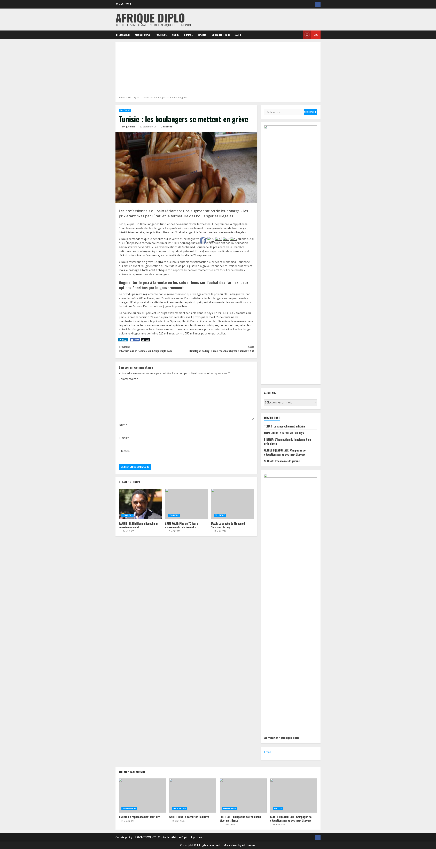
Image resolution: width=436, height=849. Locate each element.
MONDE (175, 34)
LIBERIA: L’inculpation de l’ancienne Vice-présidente (243, 795)
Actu (238, 34)
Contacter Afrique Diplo (173, 837)
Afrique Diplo (150, 17)
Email (267, 752)
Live (316, 34)
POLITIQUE (161, 34)
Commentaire (128, 379)
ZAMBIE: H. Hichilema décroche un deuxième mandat (140, 504)
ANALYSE (188, 34)
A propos (196, 837)
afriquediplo (128, 126)
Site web (124, 451)
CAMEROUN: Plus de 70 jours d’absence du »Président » (186, 504)
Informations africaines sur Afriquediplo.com (145, 349)
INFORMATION (122, 34)
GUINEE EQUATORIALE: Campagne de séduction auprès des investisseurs (285, 452)
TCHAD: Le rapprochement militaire (284, 426)
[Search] (298, 35)
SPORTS (202, 34)
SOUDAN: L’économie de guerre (282, 461)
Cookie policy (123, 837)
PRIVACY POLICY (145, 837)
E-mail (124, 438)
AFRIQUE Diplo (143, 34)
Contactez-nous (221, 34)
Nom (123, 425)
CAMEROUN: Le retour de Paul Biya (284, 433)
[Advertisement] (218, 70)
